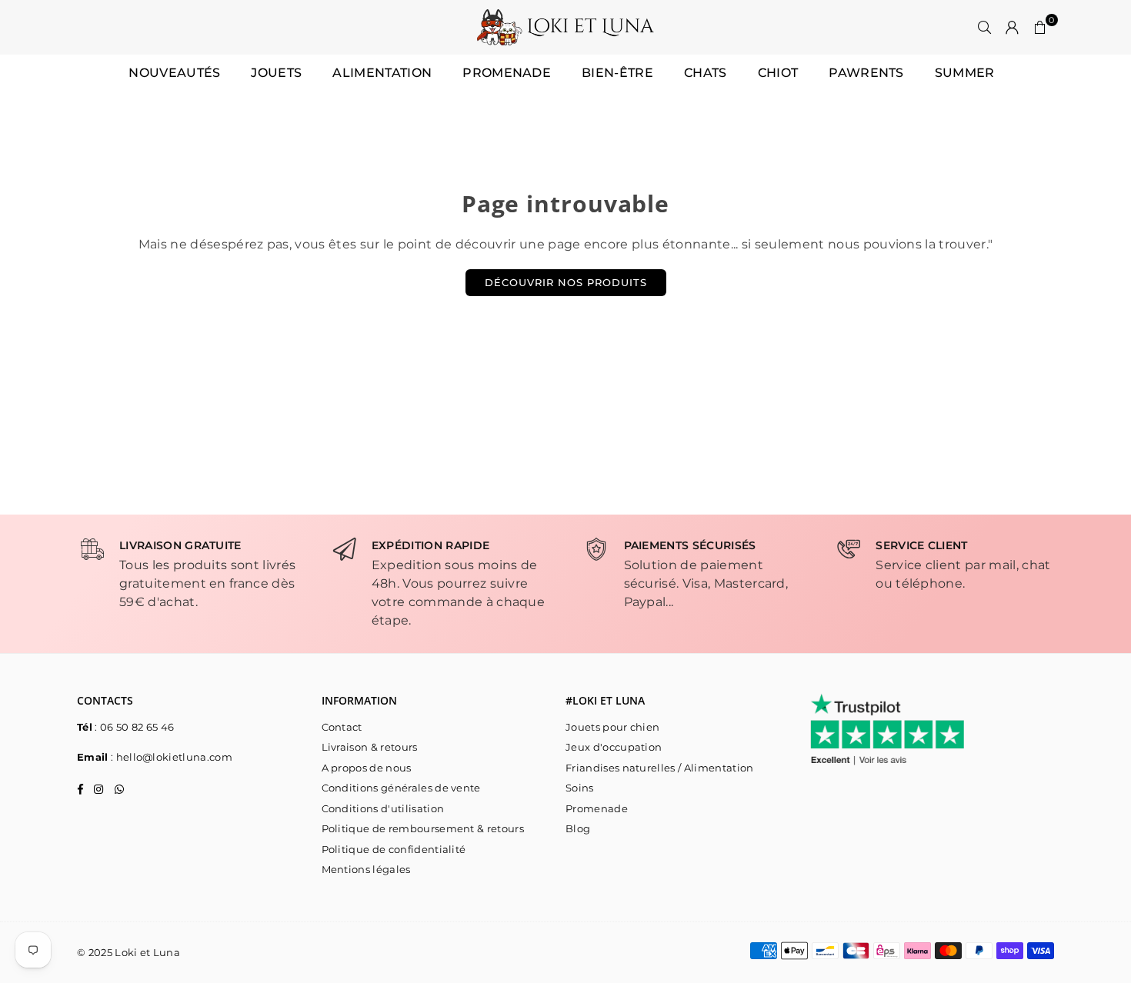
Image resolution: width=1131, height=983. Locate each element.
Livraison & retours (370, 747)
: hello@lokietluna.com (170, 757)
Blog (578, 828)
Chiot (778, 72)
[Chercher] (985, 28)
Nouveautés (174, 72)
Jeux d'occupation (614, 747)
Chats (705, 72)
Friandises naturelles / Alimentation (660, 767)
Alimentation (382, 72)
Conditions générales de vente (401, 787)
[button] (1040, 28)
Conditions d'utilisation (383, 808)
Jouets (276, 72)
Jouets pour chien (612, 727)
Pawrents (866, 72)
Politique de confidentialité (394, 849)
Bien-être (617, 72)
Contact (342, 727)
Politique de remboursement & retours (423, 828)
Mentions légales (366, 869)
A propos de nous (367, 767)
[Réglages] (1012, 28)
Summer (965, 72)
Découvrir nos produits (566, 282)
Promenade (506, 72)
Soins (580, 787)
